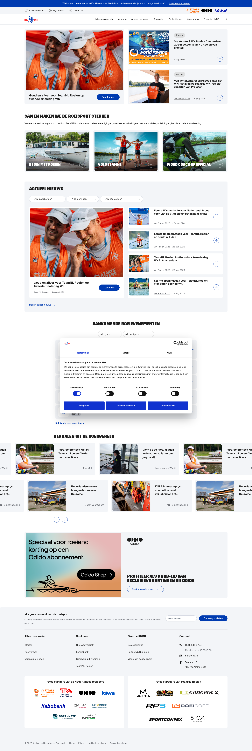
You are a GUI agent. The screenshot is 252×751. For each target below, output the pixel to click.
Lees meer (109, 287)
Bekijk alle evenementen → (69, 423)
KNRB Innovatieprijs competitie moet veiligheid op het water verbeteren (14, 490)
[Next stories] (65, 520)
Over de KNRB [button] (211, 19)
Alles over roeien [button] (140, 19)
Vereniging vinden (34, 659)
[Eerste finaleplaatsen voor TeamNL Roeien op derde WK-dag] (216, 240)
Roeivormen (30, 652)
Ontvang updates (213, 618)
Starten (28, 645)
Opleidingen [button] (175, 19)
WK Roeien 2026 (182, 98)
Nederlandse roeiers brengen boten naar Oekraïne (99, 490)
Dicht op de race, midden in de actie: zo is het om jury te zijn (143, 453)
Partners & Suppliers (138, 652)
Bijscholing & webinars (88, 659)
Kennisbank (193, 19)
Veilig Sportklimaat (97, 743)
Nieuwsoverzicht (104, 19)
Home (72, 743)
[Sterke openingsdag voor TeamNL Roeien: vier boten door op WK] (216, 287)
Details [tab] (126, 353)
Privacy (81, 743)
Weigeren (84, 405)
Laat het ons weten (179, 3)
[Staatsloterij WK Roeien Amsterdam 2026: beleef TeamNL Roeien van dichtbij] (220, 59)
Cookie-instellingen (119, 743)
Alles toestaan (168, 405)
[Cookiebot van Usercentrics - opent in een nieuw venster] (175, 343)
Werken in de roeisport (140, 659)
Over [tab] (169, 353)
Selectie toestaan (126, 405)
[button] (226, 19)
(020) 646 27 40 (193, 645)
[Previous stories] (57, 520)
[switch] (109, 393)
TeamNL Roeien (41, 292)
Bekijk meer (108, 97)
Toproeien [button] (159, 19)
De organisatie (135, 645)
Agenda (122, 19)
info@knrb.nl (191, 655)
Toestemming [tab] (82, 353)
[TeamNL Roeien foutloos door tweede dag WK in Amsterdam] (216, 264)
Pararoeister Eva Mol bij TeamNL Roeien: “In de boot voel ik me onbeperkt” (59, 453)
